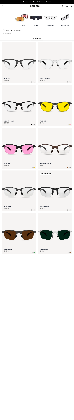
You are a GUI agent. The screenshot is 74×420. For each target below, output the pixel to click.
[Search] (63, 6)
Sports (9, 30)
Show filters (37, 38)
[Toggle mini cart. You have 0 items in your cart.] (71, 6)
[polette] (35, 6)
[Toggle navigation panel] (2, 6)
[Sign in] (67, 6)
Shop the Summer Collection (42, 2)
